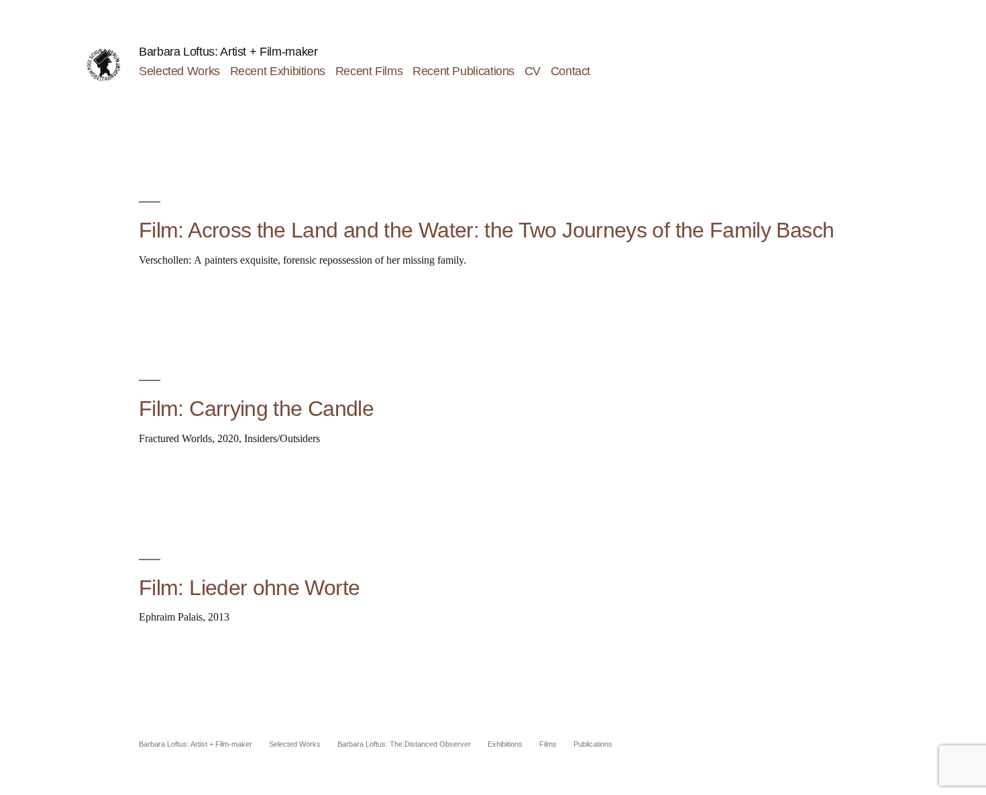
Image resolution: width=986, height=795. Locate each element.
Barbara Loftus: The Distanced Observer (404, 744)
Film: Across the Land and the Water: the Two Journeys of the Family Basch (486, 230)
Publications (592, 744)
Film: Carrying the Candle (256, 408)
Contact (570, 71)
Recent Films (369, 71)
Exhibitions (505, 744)
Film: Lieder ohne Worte (249, 588)
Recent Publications (463, 71)
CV (533, 71)
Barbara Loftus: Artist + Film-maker (228, 51)
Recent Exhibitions (277, 71)
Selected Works (179, 71)
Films (548, 744)
